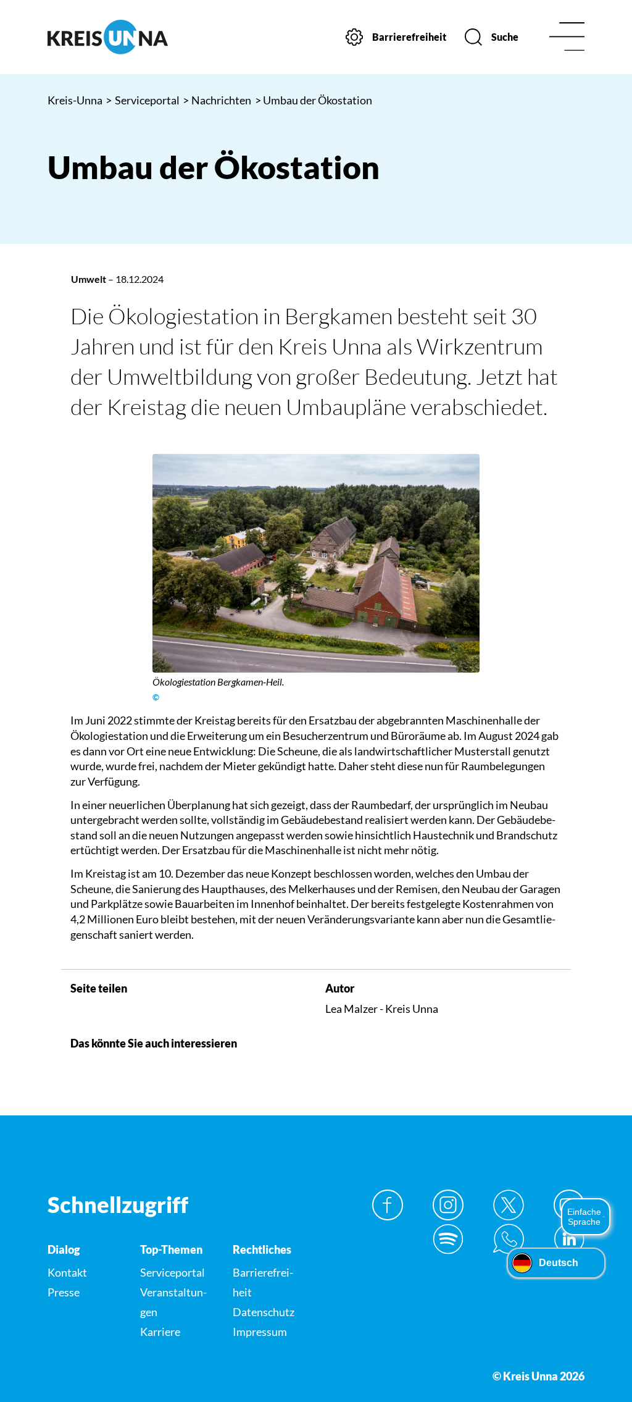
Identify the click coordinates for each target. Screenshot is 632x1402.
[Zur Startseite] (108, 37)
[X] (508, 1205)
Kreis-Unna (75, 100)
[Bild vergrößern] (316, 563)
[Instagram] (448, 1205)
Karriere (160, 1331)
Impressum (260, 1331)
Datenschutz (263, 1312)
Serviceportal (143, 100)
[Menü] (566, 37)
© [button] (155, 697)
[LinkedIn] (569, 1239)
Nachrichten (217, 100)
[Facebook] (387, 1205)
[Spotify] (448, 1239)
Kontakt (67, 1272)
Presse (64, 1292)
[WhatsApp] (508, 1239)
